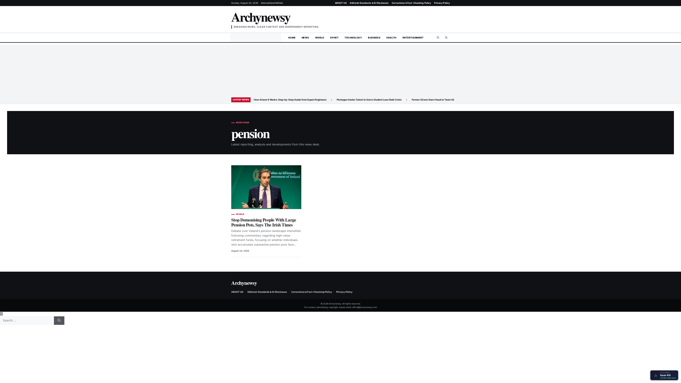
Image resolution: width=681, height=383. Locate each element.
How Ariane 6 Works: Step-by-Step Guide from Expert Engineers (290, 99)
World (319, 37)
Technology (353, 37)
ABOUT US (341, 3)
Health (391, 37)
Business (374, 37)
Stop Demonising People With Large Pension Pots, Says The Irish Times (263, 222)
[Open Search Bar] (438, 37)
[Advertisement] (340, 69)
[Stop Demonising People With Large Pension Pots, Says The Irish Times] (266, 187)
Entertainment (413, 37)
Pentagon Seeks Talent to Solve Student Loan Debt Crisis (369, 99)
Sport (334, 37)
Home (292, 37)
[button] (446, 37)
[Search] (59, 320)
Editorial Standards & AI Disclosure (369, 3)
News (305, 37)
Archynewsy (260, 16)
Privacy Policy (442, 3)
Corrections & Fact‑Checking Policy (411, 3)
